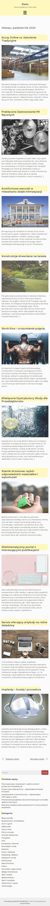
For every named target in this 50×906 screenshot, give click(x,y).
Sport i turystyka (8, 880)
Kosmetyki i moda (9, 846)
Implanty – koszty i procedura (21, 689)
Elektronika (6, 827)
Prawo (4, 866)
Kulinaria (5, 849)
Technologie (7, 886)
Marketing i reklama (10, 855)
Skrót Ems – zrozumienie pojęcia (23, 328)
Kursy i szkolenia (8, 852)
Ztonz (25, 4)
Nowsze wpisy (37, 759)
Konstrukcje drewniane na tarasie (24, 256)
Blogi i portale (7, 818)
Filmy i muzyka (8, 832)
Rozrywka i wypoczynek (11, 869)
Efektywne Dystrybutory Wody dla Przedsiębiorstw (25, 400)
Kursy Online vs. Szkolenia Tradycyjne (19, 39)
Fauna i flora (6, 829)
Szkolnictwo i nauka (10, 883)
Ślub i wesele (7, 875)
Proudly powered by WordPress (16, 901)
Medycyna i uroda (9, 858)
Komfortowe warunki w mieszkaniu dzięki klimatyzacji (22, 190)
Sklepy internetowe (9, 872)
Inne (3, 841)
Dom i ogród (7, 824)
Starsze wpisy (12, 759)
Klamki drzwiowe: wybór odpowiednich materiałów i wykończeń (20, 474)
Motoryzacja (7, 861)
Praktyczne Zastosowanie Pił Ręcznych (20, 113)
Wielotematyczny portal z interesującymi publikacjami (20, 549)
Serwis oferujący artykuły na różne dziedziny (24, 624)
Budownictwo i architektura (13, 821)
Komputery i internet (10, 844)
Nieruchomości (8, 863)
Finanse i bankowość (10, 835)
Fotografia (6, 838)
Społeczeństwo (8, 877)
